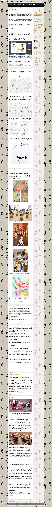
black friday (42, 15)
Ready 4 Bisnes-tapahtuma (13, 326)
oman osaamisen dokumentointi (38, 25)
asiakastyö (19, 65)
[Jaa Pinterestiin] (22, 64)
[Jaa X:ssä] (20, 301)
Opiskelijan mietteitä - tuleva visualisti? (24, 4)
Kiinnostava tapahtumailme (13, 169)
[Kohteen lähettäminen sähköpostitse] (19, 64)
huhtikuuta (36, 47)
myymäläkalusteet (38, 23)
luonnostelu (35, 22)
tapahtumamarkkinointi (41, 30)
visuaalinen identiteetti (16, 370)
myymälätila (42, 23)
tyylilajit (34, 32)
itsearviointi (42, 19)
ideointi (25, 65)
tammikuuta (36, 65)
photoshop (35, 26)
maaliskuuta (36, 48)
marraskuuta (36, 41)
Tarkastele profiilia (35, 11)
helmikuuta (36, 64)
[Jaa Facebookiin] (21, 64)
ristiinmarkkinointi (39, 28)
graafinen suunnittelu (22, 65)
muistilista (34, 23)
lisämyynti (39, 21)
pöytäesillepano (29, 393)
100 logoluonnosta (12, 69)
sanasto (42, 28)
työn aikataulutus (37, 32)
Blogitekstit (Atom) (12, 501)
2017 (35, 39)
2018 (35, 38)
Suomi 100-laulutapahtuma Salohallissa (15, 306)
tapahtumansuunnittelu (28, 323)
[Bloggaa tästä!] (20, 64)
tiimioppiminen (36, 31)
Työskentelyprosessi (12, 9)
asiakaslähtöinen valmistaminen (14, 65)
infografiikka (39, 19)
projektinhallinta (35, 27)
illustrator (27, 65)
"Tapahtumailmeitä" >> (17, 178)
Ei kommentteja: (16, 64)
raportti (42, 27)
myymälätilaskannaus (36, 24)
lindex (24, 393)
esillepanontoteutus (37, 16)
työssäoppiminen (10, 394)
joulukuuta (36, 40)
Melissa (35, 8)
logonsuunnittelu (41, 21)
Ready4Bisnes (29, 65)
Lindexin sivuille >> (15, 495)
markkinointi (41, 22)
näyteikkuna (26, 393)
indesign (37, 19)
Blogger (30, 504)
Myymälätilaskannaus (12, 397)
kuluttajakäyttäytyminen (20, 393)
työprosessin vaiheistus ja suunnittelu (38, 33)
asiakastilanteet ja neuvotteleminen (14, 393)
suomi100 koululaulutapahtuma (23, 323)
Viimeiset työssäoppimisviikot (14, 374)
